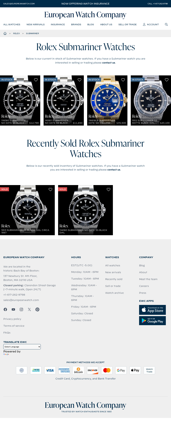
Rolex (16, 33)
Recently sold (113, 279)
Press (142, 293)
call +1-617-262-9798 (158, 4)
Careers (144, 286)
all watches (11, 24)
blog (90, 24)
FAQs (6, 332)
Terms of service (13, 325)
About (143, 272)
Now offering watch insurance (85, 3)
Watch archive (114, 293)
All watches (112, 265)
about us (106, 24)
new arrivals (36, 24)
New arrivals (113, 272)
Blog (142, 265)
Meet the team (148, 279)
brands (76, 24)
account (153, 24)
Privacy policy (12, 319)
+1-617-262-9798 (14, 294)
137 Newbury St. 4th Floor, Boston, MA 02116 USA (20, 278)
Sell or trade (113, 286)
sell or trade (127, 24)
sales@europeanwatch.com (18, 4)
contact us (108, 62)
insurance (58, 24)
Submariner (32, 33)
